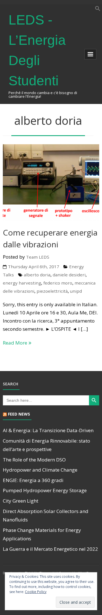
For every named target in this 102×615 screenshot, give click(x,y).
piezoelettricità (52, 291)
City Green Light (20, 501)
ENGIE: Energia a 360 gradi (33, 480)
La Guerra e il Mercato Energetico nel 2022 (50, 549)
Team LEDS (37, 257)
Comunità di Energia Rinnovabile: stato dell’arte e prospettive (46, 445)
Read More (15, 342)
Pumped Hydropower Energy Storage (45, 490)
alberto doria (37, 274)
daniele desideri (69, 274)
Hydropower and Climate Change (40, 470)
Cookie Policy (35, 591)
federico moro (57, 283)
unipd (76, 291)
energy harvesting (22, 283)
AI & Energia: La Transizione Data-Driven (48, 430)
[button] (98, 9)
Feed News (19, 414)
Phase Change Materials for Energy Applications (42, 534)
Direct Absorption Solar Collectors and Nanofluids (45, 515)
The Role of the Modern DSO (34, 459)
